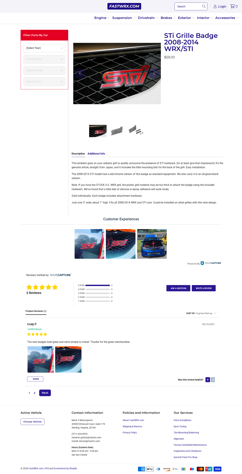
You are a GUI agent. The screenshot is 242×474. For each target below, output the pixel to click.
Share (35, 379)
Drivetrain (147, 18)
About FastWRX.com (133, 420)
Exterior (185, 18)
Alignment (179, 438)
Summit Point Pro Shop (185, 457)
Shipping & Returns (132, 426)
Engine (100, 18)
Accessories (225, 18)
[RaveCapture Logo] (211, 263)
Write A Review (204, 288)
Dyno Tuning (180, 426)
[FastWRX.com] (124, 6)
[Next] (154, 73)
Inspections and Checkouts (187, 451)
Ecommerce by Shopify (65, 468)
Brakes (167, 18)
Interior (203, 18)
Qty (166, 82)
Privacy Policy (130, 432)
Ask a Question (178, 288)
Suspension (122, 18)
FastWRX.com (36, 468)
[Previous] (80, 73)
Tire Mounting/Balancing (186, 432)
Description (78, 153)
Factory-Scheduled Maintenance (190, 445)
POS (46, 468)
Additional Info (96, 153)
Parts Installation (182, 420)
